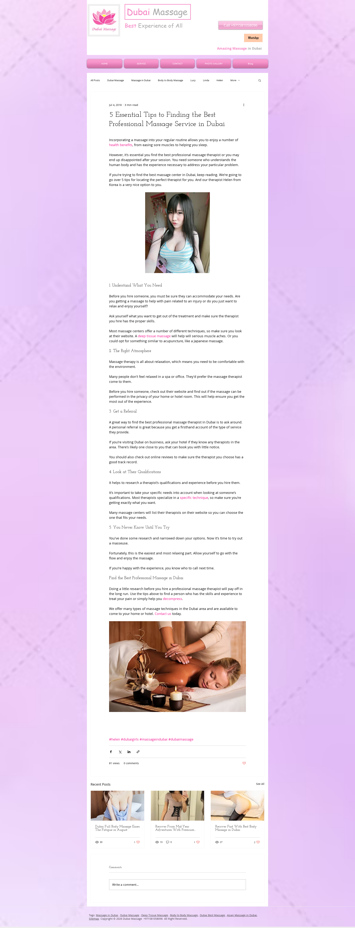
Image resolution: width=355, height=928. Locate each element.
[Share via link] (138, 751)
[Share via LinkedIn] (129, 751)
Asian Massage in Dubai (242, 915)
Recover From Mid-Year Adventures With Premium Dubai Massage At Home (174, 828)
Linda (206, 80)
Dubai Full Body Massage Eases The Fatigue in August (117, 828)
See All (260, 784)
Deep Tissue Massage (154, 915)
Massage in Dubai (141, 80)
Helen (220, 80)
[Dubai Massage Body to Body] (177, 806)
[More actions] (243, 105)
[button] (259, 80)
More (233, 80)
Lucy (193, 80)
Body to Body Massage (170, 80)
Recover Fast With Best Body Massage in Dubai (236, 828)
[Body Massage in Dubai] (237, 806)
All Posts (95, 80)
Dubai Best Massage (212, 915)
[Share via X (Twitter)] (120, 751)
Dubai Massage (115, 80)
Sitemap (94, 918)
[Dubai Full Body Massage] (117, 806)
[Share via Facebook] (111, 751)
